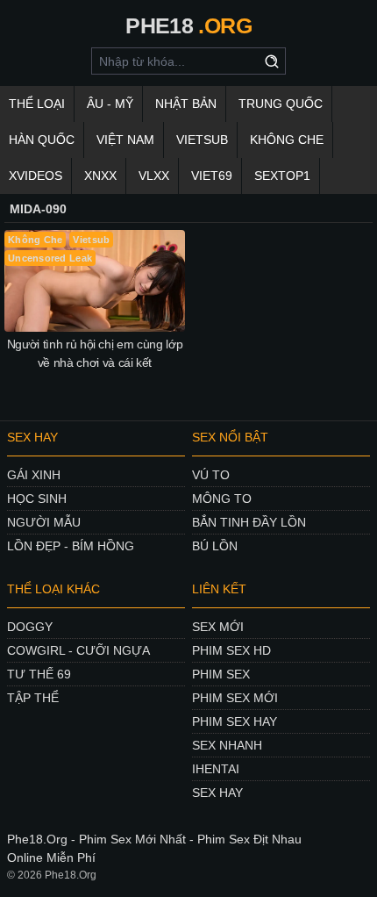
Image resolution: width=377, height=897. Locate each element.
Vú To (211, 475)
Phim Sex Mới (235, 698)
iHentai (215, 769)
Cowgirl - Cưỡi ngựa (78, 650)
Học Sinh (37, 499)
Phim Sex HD (231, 650)
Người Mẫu (44, 522)
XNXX (100, 176)
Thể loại (37, 104)
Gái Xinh (33, 475)
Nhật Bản (186, 104)
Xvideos (35, 176)
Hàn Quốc (42, 140)
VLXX (154, 176)
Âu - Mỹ (110, 104)
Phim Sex (221, 674)
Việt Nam (125, 140)
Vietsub (202, 140)
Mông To (222, 499)
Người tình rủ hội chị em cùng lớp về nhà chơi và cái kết (94, 353)
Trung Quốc (280, 104)
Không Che (287, 140)
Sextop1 (282, 176)
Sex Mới (218, 627)
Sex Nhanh (227, 745)
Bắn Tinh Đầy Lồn (249, 522)
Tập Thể (33, 698)
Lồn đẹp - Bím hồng (70, 546)
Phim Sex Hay (234, 721)
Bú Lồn (215, 546)
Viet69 (211, 176)
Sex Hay (217, 793)
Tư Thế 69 (39, 674)
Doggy (30, 627)
